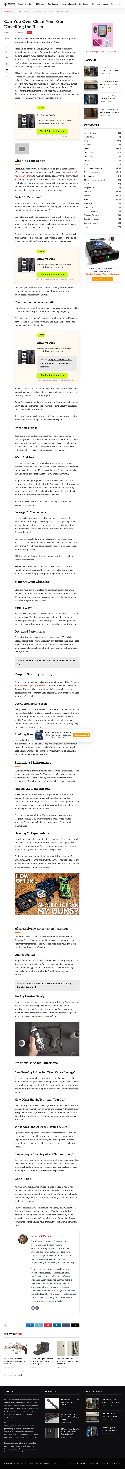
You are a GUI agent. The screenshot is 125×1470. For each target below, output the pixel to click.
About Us (81, 1463)
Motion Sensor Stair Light (94, 180)
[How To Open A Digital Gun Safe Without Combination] (91, 99)
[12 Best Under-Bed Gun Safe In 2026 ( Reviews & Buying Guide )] (91, 85)
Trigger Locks (89, 227)
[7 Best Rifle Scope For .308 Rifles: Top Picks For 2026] (52, 1403)
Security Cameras (91, 211)
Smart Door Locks (91, 219)
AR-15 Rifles (89, 137)
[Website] (37, 1308)
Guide (86, 149)
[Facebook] (6, 45)
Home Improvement (100, 4)
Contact (105, 1463)
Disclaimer (116, 1463)
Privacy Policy (94, 1463)
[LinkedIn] (6, 57)
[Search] (120, 4)
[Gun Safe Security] (9, 4)
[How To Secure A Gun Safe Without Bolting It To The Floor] (91, 113)
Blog (29, 32)
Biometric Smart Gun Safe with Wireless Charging (102, 271)
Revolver (87, 196)
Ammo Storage (90, 133)
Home (20, 4)
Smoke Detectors (91, 223)
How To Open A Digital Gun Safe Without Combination (109, 97)
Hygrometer (89, 176)
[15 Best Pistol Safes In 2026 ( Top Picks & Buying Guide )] (52, 1433)
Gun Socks (88, 160)
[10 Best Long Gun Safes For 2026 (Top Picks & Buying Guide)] (91, 71)
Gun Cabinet (53, 4)
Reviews (87, 192)
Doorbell (87, 145)
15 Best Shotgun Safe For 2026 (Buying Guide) (70, 1416)
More (112, 4)
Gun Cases (88, 156)
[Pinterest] (6, 63)
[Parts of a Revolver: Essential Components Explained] (15, 1348)
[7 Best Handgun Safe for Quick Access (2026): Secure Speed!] (41, 1348)
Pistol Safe (88, 184)
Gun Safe (28, 4)
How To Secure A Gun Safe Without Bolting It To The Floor (110, 111)
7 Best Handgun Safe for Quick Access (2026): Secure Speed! (41, 1361)
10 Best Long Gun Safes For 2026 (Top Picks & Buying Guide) (109, 69)
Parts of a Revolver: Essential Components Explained (14, 1361)
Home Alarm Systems (93, 168)
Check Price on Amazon (52, 131)
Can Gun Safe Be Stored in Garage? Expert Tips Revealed (67, 1361)
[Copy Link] (6, 76)
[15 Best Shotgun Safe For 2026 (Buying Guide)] (52, 1418)
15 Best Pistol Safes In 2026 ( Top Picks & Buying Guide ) (70, 1431)
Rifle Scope (83, 4)
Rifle (86, 199)
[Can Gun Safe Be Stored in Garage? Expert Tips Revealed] (68, 1348)
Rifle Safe (40, 4)
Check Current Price (102, 279)
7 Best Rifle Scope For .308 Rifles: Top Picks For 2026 (70, 1402)
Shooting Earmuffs (69, 4)
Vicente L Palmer (41, 1236)
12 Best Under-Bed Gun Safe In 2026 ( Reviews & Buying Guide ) (110, 83)
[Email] (6, 70)
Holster (87, 164)
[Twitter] (6, 51)
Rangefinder (89, 188)
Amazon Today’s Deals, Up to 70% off (100, 52)
